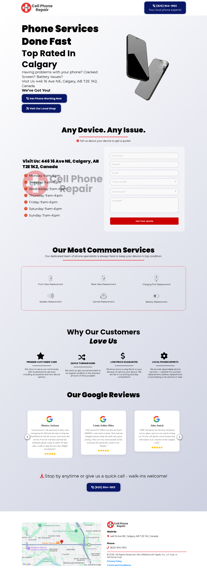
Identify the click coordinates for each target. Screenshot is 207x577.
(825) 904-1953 (118, 547)
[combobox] (144, 182)
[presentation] (27, 437)
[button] (98, 462)
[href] (61, 544)
